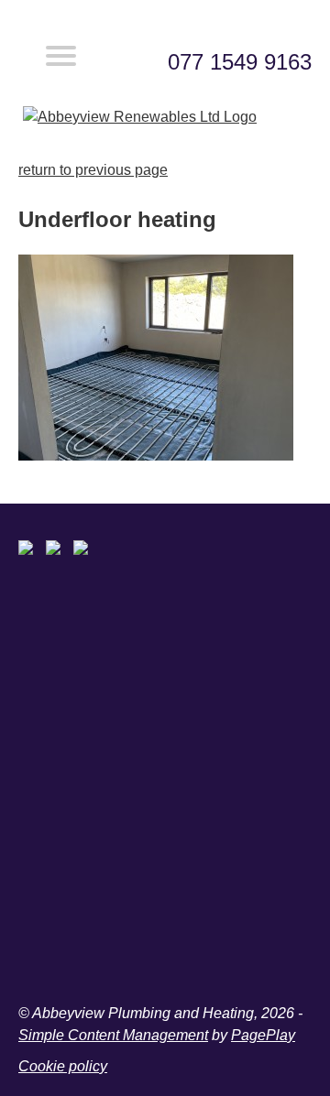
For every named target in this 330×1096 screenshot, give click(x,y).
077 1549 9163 (240, 61)
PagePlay (263, 1035)
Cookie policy (62, 1066)
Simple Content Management (113, 1035)
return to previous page (93, 170)
